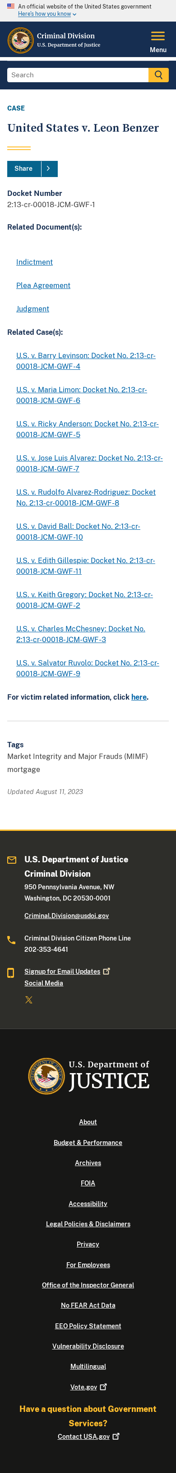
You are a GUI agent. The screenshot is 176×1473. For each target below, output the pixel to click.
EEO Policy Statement (88, 1326)
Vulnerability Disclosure (88, 1346)
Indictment (34, 262)
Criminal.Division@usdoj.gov (66, 915)
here (139, 697)
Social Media (43, 983)
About (88, 1122)
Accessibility (88, 1203)
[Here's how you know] (88, 11)
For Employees (88, 1265)
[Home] (54, 51)
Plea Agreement (43, 285)
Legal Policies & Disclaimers (88, 1224)
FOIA (88, 1183)
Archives (88, 1163)
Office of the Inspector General (88, 1285)
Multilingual (88, 1366)
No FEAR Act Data (88, 1305)
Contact (84, 1436)
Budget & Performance (88, 1142)
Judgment (32, 309)
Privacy (88, 1244)
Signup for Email (62, 971)
